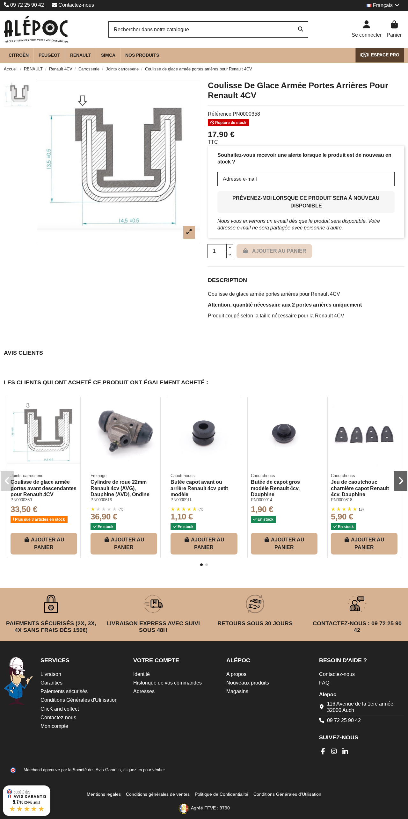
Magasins (237, 691)
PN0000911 (181, 499)
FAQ (324, 682)
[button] (201, 564)
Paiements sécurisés (64, 691)
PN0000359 (21, 499)
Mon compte (54, 726)
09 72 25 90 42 (27, 5)
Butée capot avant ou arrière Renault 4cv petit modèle (199, 488)
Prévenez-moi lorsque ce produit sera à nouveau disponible (306, 201)
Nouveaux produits (247, 682)
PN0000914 (261, 499)
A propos (236, 674)
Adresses (144, 691)
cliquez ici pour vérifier (143, 770)
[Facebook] (323, 751)
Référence (219, 114)
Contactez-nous (75, 5)
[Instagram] (334, 751)
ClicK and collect (59, 709)
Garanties (51, 682)
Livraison (50, 674)
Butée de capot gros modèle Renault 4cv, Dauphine (275, 488)
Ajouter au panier (47, 543)
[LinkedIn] (345, 751)
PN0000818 (341, 499)
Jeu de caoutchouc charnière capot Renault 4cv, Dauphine (360, 488)
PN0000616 (101, 499)
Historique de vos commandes (167, 682)
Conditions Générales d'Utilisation (79, 700)
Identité (141, 674)
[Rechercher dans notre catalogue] (300, 29)
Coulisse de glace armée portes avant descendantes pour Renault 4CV (43, 488)
